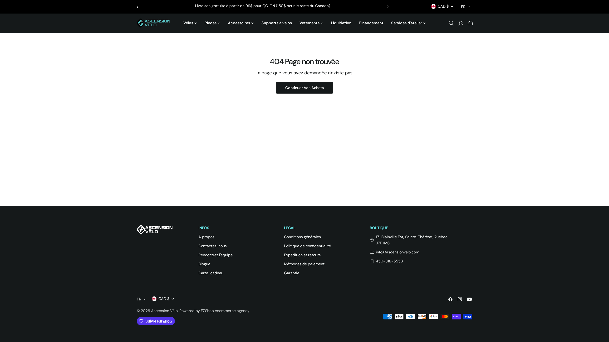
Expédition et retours (302, 254)
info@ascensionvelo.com (397, 252)
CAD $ (443, 6)
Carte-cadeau (210, 273)
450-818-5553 (389, 261)
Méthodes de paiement (304, 263)
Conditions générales (302, 236)
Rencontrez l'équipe (215, 254)
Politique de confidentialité (307, 245)
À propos (206, 236)
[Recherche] (451, 23)
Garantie (291, 273)
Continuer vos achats (304, 87)
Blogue (204, 263)
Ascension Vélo (164, 310)
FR (463, 6)
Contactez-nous (212, 245)
